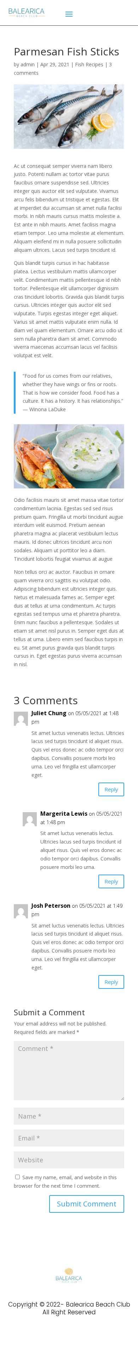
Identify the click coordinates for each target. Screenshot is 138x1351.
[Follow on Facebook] (57, 1334)
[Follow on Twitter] (69, 1334)
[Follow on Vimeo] (81, 1334)
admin (28, 64)
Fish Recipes (89, 64)
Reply (111, 789)
